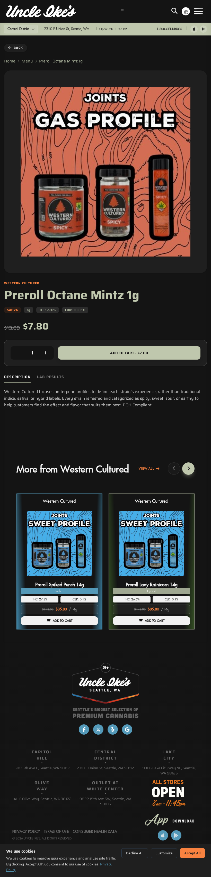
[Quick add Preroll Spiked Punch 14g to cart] (90, 578)
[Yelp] (113, 729)
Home (9, 61)
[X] (98, 729)
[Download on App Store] (194, 29)
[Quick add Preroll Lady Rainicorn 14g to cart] (182, 578)
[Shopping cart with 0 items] (186, 11)
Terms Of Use (56, 832)
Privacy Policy (26, 832)
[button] (59, 561)
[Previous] (174, 468)
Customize (164, 853)
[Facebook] (84, 729)
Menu (27, 61)
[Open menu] (198, 11)
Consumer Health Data (95, 832)
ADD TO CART (62, 621)
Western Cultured (59, 501)
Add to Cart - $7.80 (129, 353)
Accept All (192, 853)
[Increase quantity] (45, 353)
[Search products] (174, 11)
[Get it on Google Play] (203, 29)
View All (146, 468)
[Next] (188, 468)
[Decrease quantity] (19, 353)
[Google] (127, 729)
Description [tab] (17, 377)
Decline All (135, 853)
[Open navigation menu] (122, 11)
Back (18, 47)
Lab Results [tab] (50, 377)
